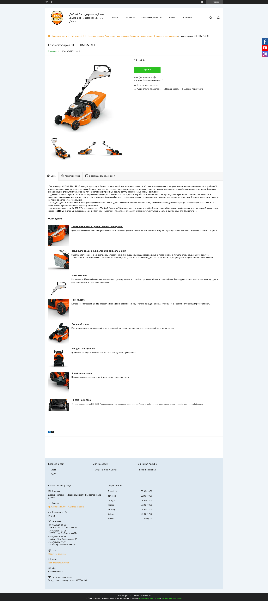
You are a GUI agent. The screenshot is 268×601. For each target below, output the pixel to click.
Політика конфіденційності (171, 598)
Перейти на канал (147, 470)
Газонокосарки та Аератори (101, 36)
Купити (147, 69)
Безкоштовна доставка (147, 85)
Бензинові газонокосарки (166, 36)
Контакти (187, 18)
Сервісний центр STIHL (152, 18)
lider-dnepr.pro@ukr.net (58, 563)
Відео (53, 473)
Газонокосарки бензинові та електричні (134, 36)
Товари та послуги (60, 36)
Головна (114, 18)
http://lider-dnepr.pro (57, 554)
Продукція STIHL (78, 36)
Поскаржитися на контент (149, 598)
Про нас (172, 18)
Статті (53, 470)
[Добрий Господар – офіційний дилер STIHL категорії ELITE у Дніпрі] (57, 18)
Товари (128, 18)
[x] (52, 432)
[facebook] (49, 432)
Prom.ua (147, 596)
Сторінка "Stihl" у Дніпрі (106, 470)
